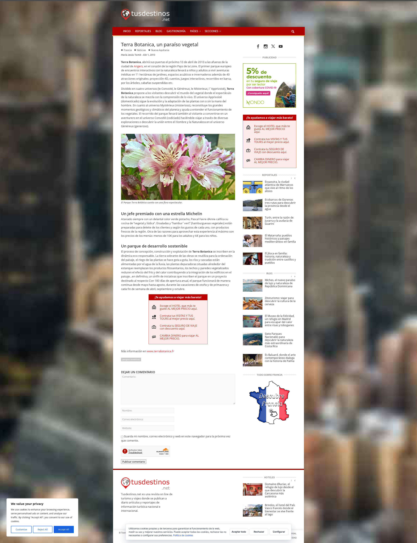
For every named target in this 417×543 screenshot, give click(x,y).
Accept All (63, 529)
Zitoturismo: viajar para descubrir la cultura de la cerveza (280, 301)
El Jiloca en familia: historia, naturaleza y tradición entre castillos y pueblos (280, 258)
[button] (292, 31)
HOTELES (269, 477)
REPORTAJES (143, 31)
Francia (128, 50)
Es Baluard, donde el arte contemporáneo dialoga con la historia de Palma (280, 358)
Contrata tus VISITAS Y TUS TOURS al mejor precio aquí (177, 317)
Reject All (43, 529)
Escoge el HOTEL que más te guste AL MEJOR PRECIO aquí (178, 307)
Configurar (279, 531)
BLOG (159, 31)
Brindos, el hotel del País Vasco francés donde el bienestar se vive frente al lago (280, 509)
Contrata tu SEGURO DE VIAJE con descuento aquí (178, 327)
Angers (138, 66)
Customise (21, 529)
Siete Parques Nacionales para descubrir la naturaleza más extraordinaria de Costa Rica (279, 340)
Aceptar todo (239, 531)
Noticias (141, 50)
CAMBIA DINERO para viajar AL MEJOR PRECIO (179, 337)
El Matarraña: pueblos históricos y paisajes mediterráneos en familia (280, 238)
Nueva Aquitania (160, 50)
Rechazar (259, 531)
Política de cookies (183, 535)
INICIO (127, 31)
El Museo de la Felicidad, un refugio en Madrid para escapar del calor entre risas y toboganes (280, 320)
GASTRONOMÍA (176, 31)
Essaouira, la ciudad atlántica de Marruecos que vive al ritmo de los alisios (279, 186)
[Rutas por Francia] (269, 402)
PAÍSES (193, 33)
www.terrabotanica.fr (160, 351)
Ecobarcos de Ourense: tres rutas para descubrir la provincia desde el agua (280, 204)
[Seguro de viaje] (269, 85)
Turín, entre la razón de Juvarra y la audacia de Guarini (279, 221)
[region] (42, 517)
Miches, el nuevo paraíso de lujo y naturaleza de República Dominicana (280, 283)
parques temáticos (131, 359)
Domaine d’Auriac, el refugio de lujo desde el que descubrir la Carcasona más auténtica (279, 490)
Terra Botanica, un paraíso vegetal (159, 44)
